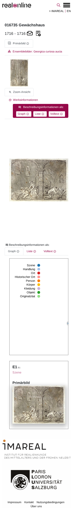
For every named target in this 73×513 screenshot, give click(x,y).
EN (69, 11)
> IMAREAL (56, 11)
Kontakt (29, 502)
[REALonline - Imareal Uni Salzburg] (36, 5)
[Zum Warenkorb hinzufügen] (30, 33)
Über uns (36, 506)
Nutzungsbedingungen (50, 502)
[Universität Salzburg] (36, 479)
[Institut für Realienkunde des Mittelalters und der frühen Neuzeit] (37, 449)
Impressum (14, 502)
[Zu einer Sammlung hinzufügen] (38, 33)
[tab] (19, 43)
